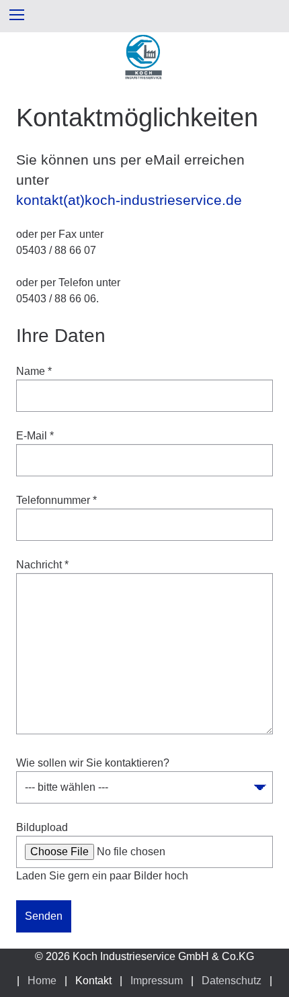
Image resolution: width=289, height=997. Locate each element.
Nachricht (42, 564)
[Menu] (16, 14)
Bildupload (42, 827)
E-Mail (35, 435)
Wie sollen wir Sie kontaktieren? (92, 763)
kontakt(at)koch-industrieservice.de (129, 200)
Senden (44, 916)
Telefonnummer (56, 500)
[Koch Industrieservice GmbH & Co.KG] (144, 77)
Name (34, 371)
